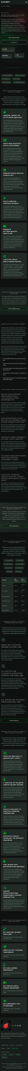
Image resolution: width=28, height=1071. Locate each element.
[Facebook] (17, 1025)
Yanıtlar (8, 1048)
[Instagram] (15, 1025)
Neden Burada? (4, 1045)
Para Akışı (17, 78)
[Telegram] (20, 1025)
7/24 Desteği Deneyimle (14, 308)
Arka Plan (12, 1045)
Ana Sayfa (3, 6)
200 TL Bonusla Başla (14, 37)
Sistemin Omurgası (8, 75)
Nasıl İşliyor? (14, 42)
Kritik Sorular (7, 78)
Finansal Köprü (19, 1045)
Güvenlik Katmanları (20, 82)
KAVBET (5, 2)
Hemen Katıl (15, 1048)
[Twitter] (13, 1025)
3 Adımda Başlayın (14, 720)
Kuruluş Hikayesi (20, 75)
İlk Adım (3, 1048)
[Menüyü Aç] (26, 2)
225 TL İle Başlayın (14, 526)
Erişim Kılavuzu (7, 82)
